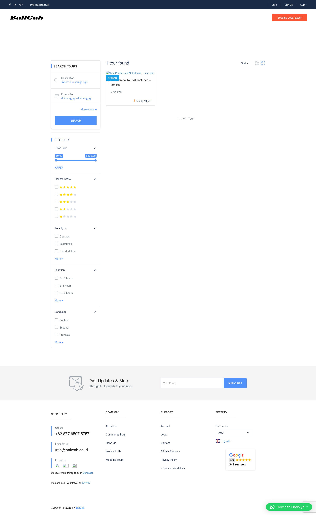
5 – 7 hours (66, 293)
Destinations (81, 17)
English (64, 320)
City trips (65, 236)
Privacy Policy (169, 459)
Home (58, 17)
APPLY (59, 167)
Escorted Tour (68, 251)
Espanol (64, 327)
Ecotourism (66, 244)
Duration (60, 270)
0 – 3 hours (66, 278)
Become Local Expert (290, 17)
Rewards (111, 443)
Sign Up (289, 4)
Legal (164, 434)
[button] (240, 459)
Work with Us (113, 451)
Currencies (222, 426)
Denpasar (88, 472)
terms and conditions (173, 468)
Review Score (63, 179)
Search (76, 120)
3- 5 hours (66, 285)
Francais (65, 335)
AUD (302, 4)
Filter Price (61, 148)
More (58, 258)
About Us (111, 426)
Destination (67, 78)
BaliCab (80, 507)
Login (274, 4)
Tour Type (61, 228)
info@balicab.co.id (39, 4)
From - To (67, 94)
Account (165, 426)
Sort (244, 63)
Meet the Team (114, 459)
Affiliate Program (170, 451)
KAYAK (86, 482)
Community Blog (115, 434)
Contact (136, 17)
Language (61, 312)
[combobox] (234, 432)
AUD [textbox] (221, 432)
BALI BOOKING (110, 17)
